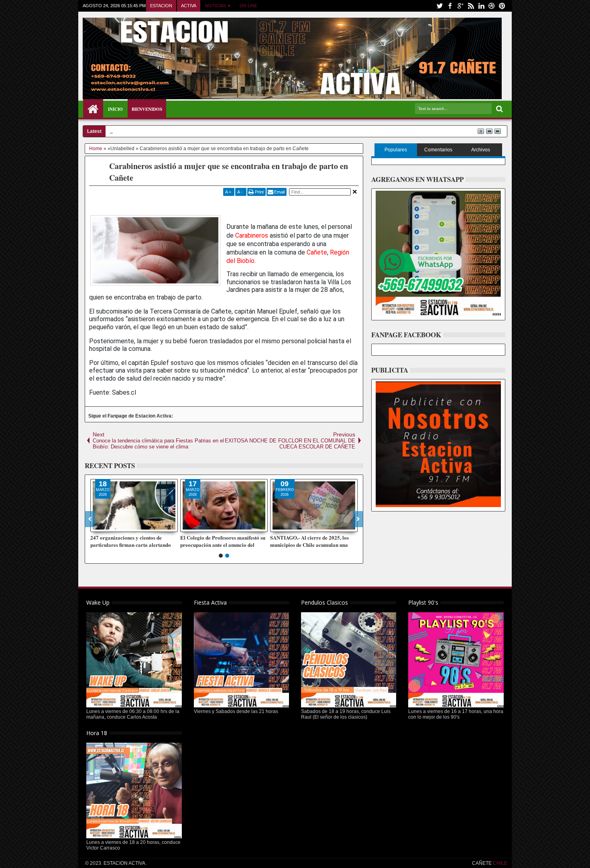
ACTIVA (188, 5)
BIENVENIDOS (147, 109)
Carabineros (251, 235)
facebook (450, 6)
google (460, 6)
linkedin (481, 6)
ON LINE (248, 5)
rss (471, 6)
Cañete (317, 252)
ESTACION (161, 5)
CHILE (499, 863)
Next (90, 519)
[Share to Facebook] (97, 526)
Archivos (480, 150)
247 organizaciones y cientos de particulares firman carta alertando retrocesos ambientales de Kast (130, 541)
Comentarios (438, 150)
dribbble (491, 6)
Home (93, 109)
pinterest (502, 6)
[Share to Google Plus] (114, 526)
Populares (396, 150)
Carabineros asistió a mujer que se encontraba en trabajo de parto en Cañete (228, 171)
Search (499, 109)
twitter (439, 6)
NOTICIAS (215, 5)
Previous (358, 519)
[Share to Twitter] (106, 526)
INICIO (115, 109)
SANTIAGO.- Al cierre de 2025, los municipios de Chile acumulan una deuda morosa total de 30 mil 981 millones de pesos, (309, 541)
